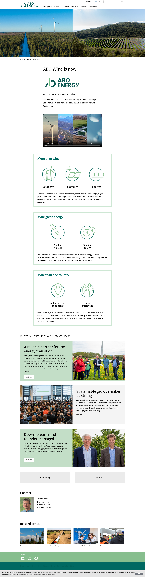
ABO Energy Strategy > (54, 546)
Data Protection (55, 566)
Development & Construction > (83, 546)
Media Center (93, 7)
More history (45, 477)
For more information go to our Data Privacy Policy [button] (42, 574)
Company (84, 7)
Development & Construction (51, 7)
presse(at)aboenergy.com (44, 507)
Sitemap (72, 566)
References (46, 566)
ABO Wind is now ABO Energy (33, 59)
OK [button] (139, 573)
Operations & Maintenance (71, 7)
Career (28, 566)
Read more (29, 377)
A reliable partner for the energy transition (44, 349)
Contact (100, 2)
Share (39, 566)
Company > (23, 546)
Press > (102, 546)
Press (33, 566)
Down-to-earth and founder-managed (40, 436)
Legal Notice (65, 566)
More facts (100, 477)
